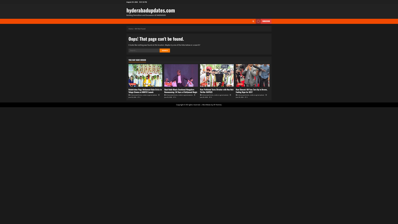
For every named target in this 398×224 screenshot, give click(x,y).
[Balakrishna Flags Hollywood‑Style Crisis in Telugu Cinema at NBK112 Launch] (145, 75)
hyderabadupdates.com (150, 10)
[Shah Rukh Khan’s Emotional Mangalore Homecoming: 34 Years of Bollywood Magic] (181, 75)
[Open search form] (253, 21)
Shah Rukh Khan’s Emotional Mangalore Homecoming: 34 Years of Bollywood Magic (180, 90)
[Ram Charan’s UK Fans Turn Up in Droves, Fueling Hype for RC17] (252, 75)
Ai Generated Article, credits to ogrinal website (143, 95)
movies (133, 84)
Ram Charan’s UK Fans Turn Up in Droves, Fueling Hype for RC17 (251, 90)
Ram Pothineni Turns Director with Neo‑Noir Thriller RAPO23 (217, 90)
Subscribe (266, 21)
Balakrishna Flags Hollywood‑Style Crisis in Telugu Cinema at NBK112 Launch (145, 90)
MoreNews (206, 105)
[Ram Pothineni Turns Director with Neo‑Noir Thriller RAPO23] (217, 75)
